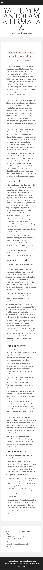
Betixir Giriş (10, 514)
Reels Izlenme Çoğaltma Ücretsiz (17, 544)
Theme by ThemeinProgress (14, 564)
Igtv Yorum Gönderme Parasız (16, 536)
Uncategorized (21, 48)
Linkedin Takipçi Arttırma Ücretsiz (18, 539)
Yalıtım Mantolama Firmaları (21, 20)
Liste (7, 541)
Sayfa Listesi (10, 546)
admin (27, 60)
